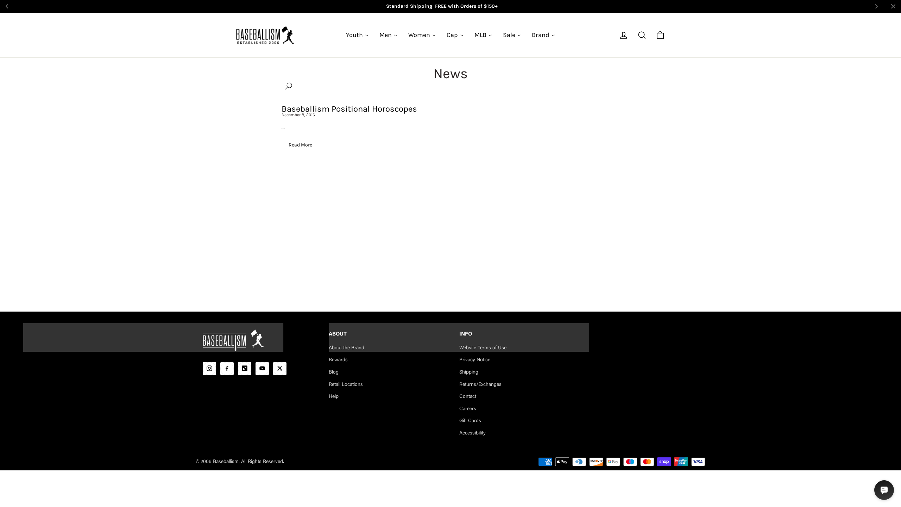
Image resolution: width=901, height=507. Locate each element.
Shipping (468, 372)
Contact (467, 396)
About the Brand (346, 348)
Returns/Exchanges (480, 384)
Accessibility (472, 433)
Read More (300, 145)
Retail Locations (346, 384)
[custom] (209, 368)
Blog (334, 372)
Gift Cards (470, 421)
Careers (467, 409)
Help (334, 396)
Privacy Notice (474, 360)
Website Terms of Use (482, 348)
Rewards (338, 360)
